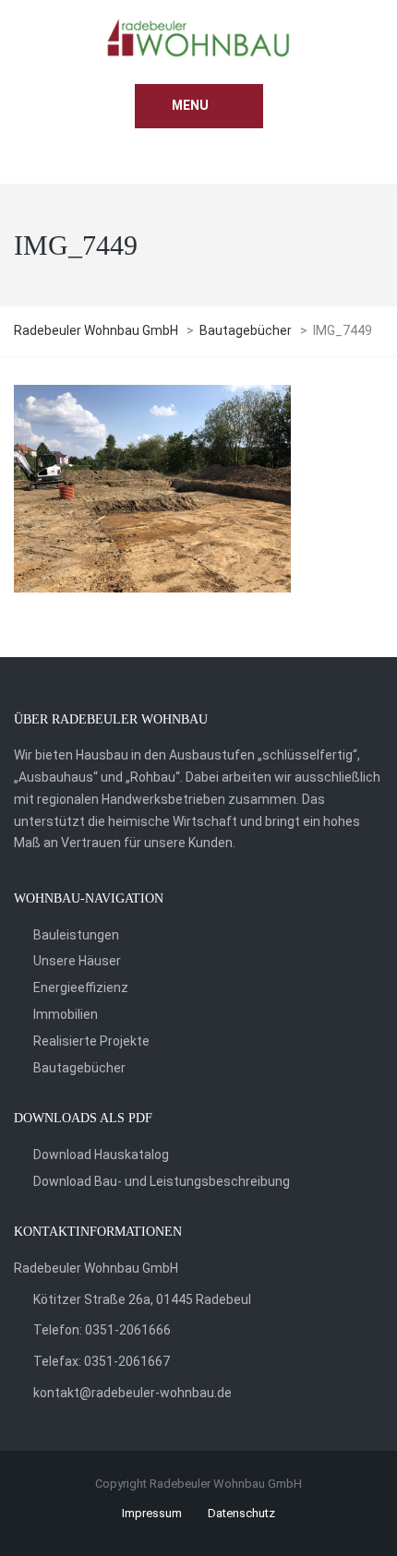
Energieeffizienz (80, 987)
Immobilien (65, 1014)
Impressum (152, 1513)
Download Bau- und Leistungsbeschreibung (161, 1181)
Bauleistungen (76, 935)
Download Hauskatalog (101, 1154)
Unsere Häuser (77, 960)
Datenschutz (241, 1513)
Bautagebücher (79, 1067)
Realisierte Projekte (91, 1041)
